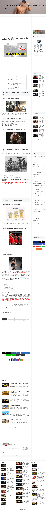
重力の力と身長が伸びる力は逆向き (13, 79)
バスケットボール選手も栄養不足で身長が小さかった (15, 87)
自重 (19, 320)
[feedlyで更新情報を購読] (20, 360)
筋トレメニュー (10, 320)
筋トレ (6, 320)
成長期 (3, 320)
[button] (20, 355)
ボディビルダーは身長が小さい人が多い (13, 80)
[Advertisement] (16, 28)
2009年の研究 (4, 274)
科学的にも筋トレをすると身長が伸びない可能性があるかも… (16, 83)
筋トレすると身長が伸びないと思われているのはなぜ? (14, 78)
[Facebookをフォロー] (14, 360)
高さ (26, 320)
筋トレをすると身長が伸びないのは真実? (12, 84)
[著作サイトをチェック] (9, 360)
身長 (22, 320)
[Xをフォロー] (11, 360)
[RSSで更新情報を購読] (22, 360)
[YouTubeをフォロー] (18, 360)
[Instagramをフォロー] (16, 360)
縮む (17, 320)
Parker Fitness (39, 44)
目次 (14, 76)
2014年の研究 (22, 277)
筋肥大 (14, 320)
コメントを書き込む (16, 455)
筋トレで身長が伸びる (11, 88)
